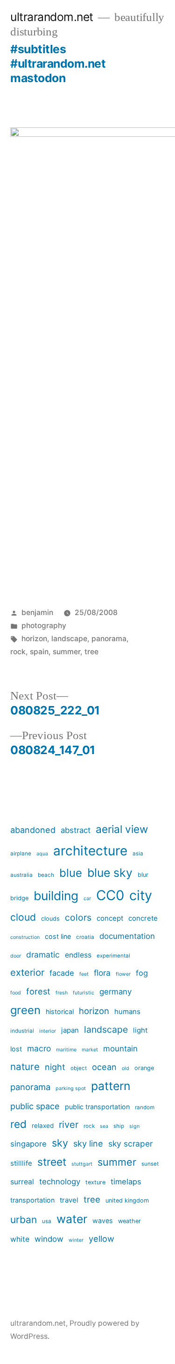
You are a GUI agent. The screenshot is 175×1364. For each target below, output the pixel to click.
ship (118, 1126)
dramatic (43, 954)
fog (142, 973)
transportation (32, 1200)
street (51, 1161)
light (140, 1030)
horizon (34, 638)
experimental (113, 955)
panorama (108, 638)
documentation (127, 936)
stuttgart (81, 1164)
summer (66, 651)
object (78, 1068)
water (71, 1219)
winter (76, 1240)
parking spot (71, 1088)
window (49, 1239)
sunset (150, 1164)
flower (123, 974)
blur (143, 874)
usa (46, 1221)
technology (59, 1181)
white (19, 1239)
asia (138, 853)
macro (39, 1048)
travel (69, 1200)
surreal (22, 1181)
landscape (69, 638)
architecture (90, 851)
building (56, 895)
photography (43, 625)
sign (134, 1126)
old (125, 1068)
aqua (42, 854)
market (90, 1050)
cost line (58, 936)
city (140, 895)
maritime (66, 1050)
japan (70, 1030)
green (25, 1010)
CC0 (110, 895)
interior (47, 1031)
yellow (101, 1239)
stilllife (21, 1163)
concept (110, 918)
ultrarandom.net (51, 17)
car (87, 898)
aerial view (122, 829)
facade (61, 973)
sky (60, 1143)
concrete (143, 918)
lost (16, 1049)
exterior (27, 972)
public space (35, 1106)
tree (91, 651)
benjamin (37, 612)
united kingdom (127, 1200)
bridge (19, 898)
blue (70, 873)
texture (95, 1182)
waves (102, 1220)
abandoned (33, 830)
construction (25, 937)
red (18, 1124)
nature (25, 1066)
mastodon (37, 78)
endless (78, 955)
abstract (76, 830)
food (15, 993)
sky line (88, 1143)
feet (84, 974)
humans (127, 1011)
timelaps (126, 1181)
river (68, 1124)
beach (46, 875)
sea (104, 1126)
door (15, 956)
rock (18, 651)
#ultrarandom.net (57, 63)
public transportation (97, 1107)
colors (78, 917)
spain (39, 651)
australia (21, 875)
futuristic (83, 993)
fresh (62, 993)
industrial (22, 1031)
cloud (23, 917)
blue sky (110, 873)
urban (23, 1219)
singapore (28, 1143)
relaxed (43, 1125)
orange (144, 1067)
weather (129, 1220)
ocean (104, 1067)
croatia (85, 937)
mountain (120, 1048)
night (55, 1067)
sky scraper (130, 1143)
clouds (50, 918)
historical (60, 1011)
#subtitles (38, 49)
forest (38, 991)
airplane (20, 853)
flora (102, 973)
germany (115, 991)
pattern (111, 1086)
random (144, 1107)
